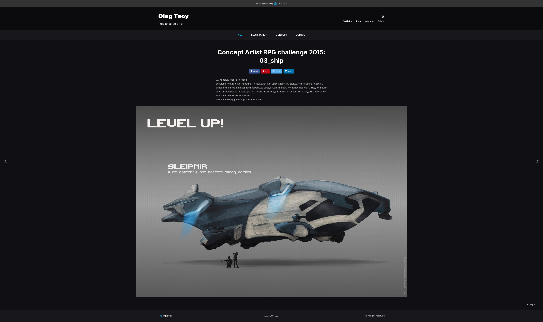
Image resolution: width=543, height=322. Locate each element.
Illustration (259, 34)
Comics (300, 34)
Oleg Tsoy (173, 16)
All (240, 34)
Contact (369, 21)
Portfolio (347, 21)
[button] (531, 304)
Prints (381, 21)
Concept (281, 34)
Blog (358, 21)
